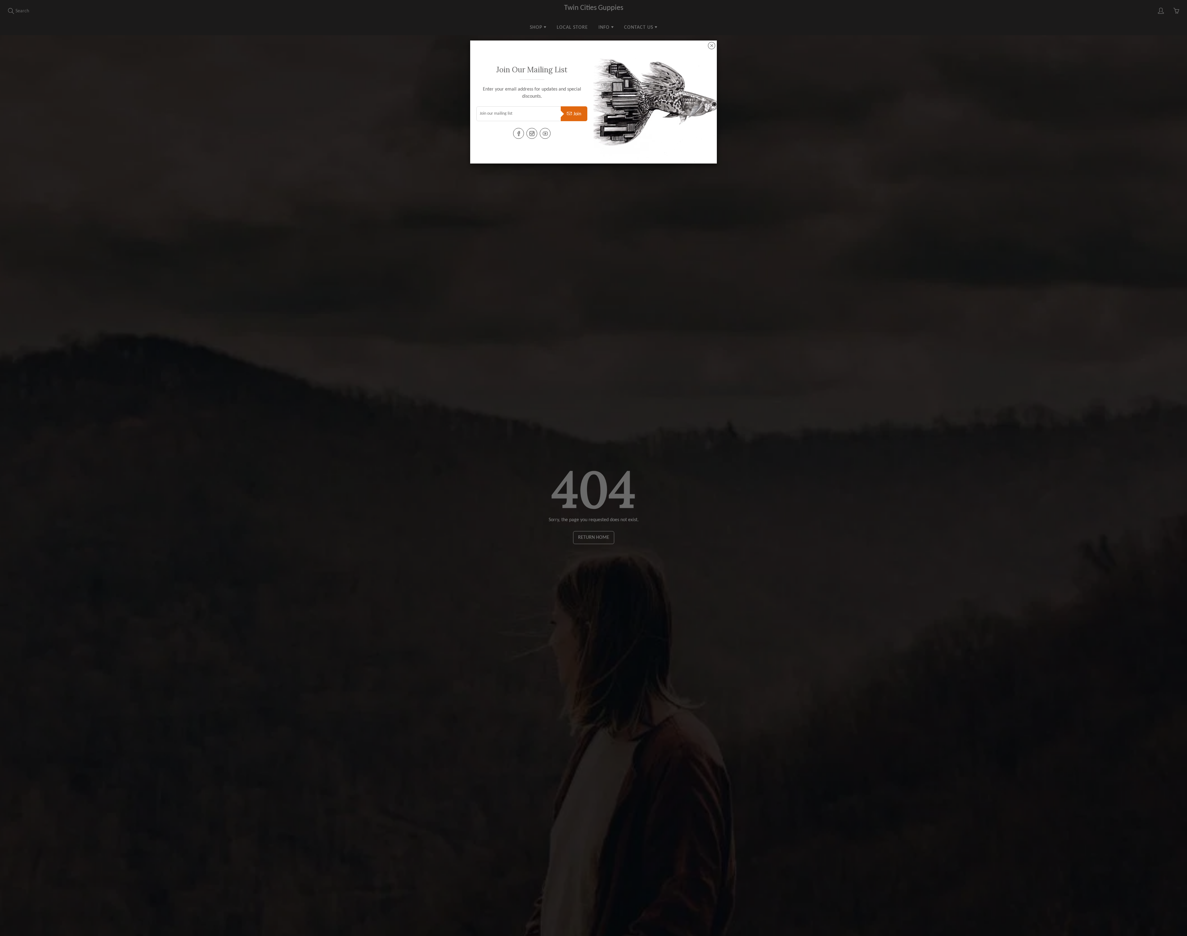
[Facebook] (518, 133)
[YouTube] (545, 133)
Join (577, 114)
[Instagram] (531, 133)
